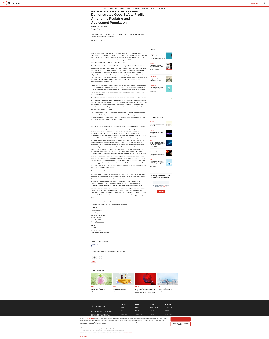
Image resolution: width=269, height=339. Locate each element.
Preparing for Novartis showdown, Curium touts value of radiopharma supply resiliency (157, 153)
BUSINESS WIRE (102, 53)
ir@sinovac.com (99, 222)
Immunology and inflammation (154, 54)
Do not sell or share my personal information (181, 324)
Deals (92, 286)
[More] (107, 9)
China (158, 286)
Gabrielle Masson (153, 146)
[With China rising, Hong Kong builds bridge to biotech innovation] (167, 279)
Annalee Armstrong (173, 291)
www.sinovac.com (111, 167)
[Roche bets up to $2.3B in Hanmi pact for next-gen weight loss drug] (123, 279)
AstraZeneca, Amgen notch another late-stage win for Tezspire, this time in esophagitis (157, 57)
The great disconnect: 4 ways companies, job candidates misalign (156, 88)
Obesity (152, 130)
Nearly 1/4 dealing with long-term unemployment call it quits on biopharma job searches (157, 79)
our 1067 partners (89, 318)
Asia (93, 261)
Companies (136, 9)
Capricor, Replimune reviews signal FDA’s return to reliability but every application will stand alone (157, 163)
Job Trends (153, 76)
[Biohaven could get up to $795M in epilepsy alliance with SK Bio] (101, 279)
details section (128, 332)
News (104, 9)
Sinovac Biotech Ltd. (114, 53)
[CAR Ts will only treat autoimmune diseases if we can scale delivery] (169, 124)
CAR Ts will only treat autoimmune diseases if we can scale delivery (157, 124)
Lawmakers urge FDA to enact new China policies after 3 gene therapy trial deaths (145, 289)
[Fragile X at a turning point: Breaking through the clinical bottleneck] (169, 66)
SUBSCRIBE (254, 3)
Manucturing (153, 150)
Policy (137, 286)
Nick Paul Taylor (153, 155)
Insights (152, 63)
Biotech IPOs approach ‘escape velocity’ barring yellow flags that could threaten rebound (157, 143)
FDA (151, 159)
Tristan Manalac (153, 59)
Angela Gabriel (153, 81)
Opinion (152, 121)
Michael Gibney (153, 136)
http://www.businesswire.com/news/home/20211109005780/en (108, 251)
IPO (151, 140)
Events (122, 9)
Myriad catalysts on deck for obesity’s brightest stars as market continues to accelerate (157, 134)
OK (180, 319)
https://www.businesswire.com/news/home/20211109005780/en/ (109, 204)
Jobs (128, 9)
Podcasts (113, 9)
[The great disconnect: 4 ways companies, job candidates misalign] (169, 88)
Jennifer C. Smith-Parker (154, 69)
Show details (83, 336)
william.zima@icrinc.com (102, 232)
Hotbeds (145, 9)
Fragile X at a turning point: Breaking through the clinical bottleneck (156, 66)
